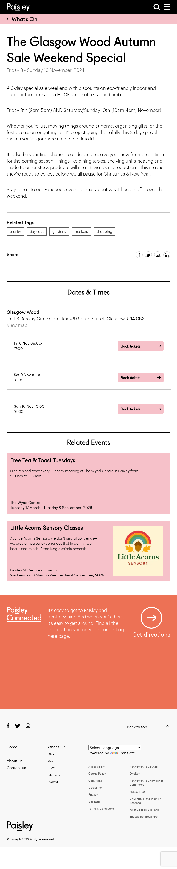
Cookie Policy (97, 773)
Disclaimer (95, 787)
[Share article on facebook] (139, 254)
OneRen (135, 773)
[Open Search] (156, 7)
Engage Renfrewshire (144, 816)
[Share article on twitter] (148, 254)
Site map (94, 801)
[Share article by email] (157, 254)
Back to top (137, 727)
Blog (52, 754)
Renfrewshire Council (144, 766)
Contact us (16, 767)
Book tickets (130, 346)
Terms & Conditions (101, 808)
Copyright (95, 780)
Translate (127, 753)
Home (12, 747)
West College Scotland (144, 809)
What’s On (24, 19)
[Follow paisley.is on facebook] (8, 725)
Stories (54, 775)
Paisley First (137, 791)
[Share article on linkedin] (166, 254)
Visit (51, 761)
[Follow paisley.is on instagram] (28, 725)
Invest (53, 782)
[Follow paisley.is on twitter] (17, 725)
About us (15, 760)
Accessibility (96, 766)
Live (51, 768)
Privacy (93, 794)
